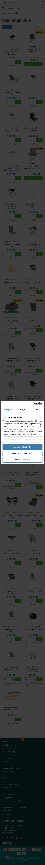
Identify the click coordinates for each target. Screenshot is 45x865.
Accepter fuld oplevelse (22, 447)
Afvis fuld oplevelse (22, 460)
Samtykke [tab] (8, 410)
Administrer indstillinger (21, 453)
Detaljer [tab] (23, 410)
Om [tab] (36, 410)
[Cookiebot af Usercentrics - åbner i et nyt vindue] (32, 403)
